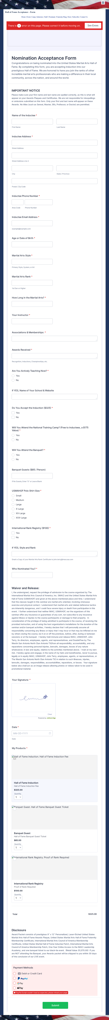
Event (29, 17)
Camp (34, 17)
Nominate (52, 17)
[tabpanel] (54, 17)
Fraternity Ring (61, 17)
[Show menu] (103, 2)
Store (69, 17)
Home (23, 17)
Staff (46, 17)
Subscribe (75, 17)
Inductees (40, 17)
